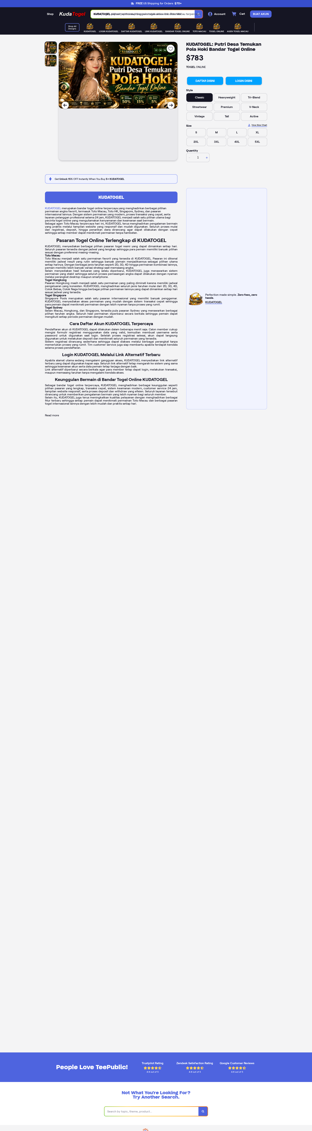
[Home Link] (72, 14)
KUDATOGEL (111, 197)
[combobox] (143, 14)
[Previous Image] (65, 105)
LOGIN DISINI (243, 80)
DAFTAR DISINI (205, 80)
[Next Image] (170, 105)
